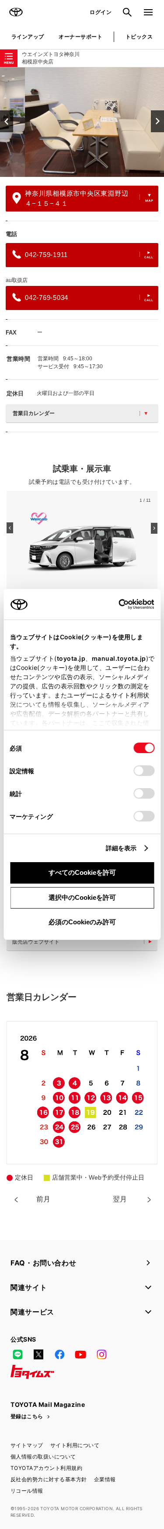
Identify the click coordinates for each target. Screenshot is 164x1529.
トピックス (139, 36)
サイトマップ (26, 1445)
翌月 (120, 1199)
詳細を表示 (121, 848)
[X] (38, 1354)
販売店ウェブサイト (35, 942)
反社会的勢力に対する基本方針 (48, 1479)
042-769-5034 (46, 297)
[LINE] (17, 1354)
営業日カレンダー (34, 413)
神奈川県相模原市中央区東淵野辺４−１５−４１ (76, 198)
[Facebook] (59, 1354)
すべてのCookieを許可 (82, 872)
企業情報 (105, 1479)
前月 (43, 1199)
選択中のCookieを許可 (82, 897)
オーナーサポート (80, 36)
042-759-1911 (46, 254)
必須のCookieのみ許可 (82, 922)
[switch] (143, 770)
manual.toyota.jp (118, 658)
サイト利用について (74, 1445)
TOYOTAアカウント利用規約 (46, 1468)
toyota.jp (70, 658)
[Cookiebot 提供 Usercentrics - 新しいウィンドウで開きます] (115, 604)
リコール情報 (26, 1490)
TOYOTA (15, 12)
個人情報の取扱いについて (43, 1456)
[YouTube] (80, 1354)
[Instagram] (101, 1354)
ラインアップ (27, 36)
